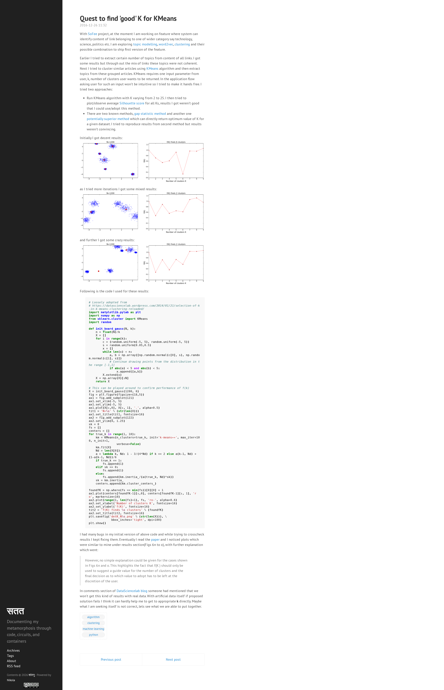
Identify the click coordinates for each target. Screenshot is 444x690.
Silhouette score (131, 103)
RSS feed (13, 666)
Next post (173, 659)
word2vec (166, 44)
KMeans (152, 68)
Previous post (111, 659)
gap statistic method (150, 113)
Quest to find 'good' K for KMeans (128, 18)
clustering (182, 44)
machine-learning (93, 629)
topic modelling (145, 44)
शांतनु (32, 675)
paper (155, 539)
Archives (13, 650)
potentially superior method (108, 119)
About (11, 661)
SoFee (92, 34)
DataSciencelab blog (132, 591)
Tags (10, 655)
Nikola (11, 680)
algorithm (93, 617)
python (93, 635)
